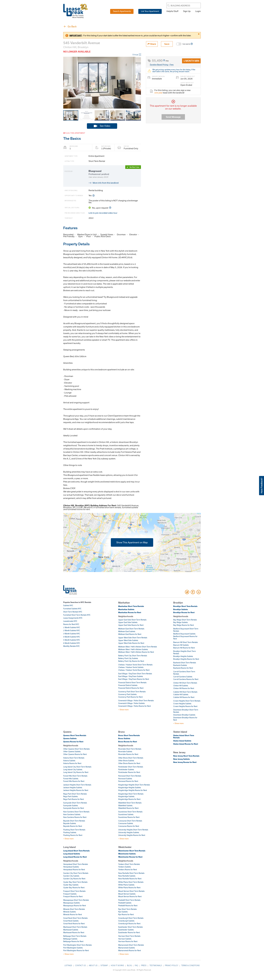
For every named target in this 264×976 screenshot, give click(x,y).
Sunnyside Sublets (70, 805)
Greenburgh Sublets (126, 921)
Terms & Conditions (190, 965)
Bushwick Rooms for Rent (183, 668)
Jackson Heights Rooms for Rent (75, 790)
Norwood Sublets (125, 778)
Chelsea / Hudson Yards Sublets (130, 667)
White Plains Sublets (126, 885)
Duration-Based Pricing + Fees (162, 64)
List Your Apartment (150, 11)
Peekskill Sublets (124, 903)
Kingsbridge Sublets (126, 796)
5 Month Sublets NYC (71, 640)
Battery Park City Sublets (128, 658)
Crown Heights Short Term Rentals (186, 701)
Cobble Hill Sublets (180, 694)
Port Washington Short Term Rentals (77, 945)
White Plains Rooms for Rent (129, 887)
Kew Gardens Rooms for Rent (74, 817)
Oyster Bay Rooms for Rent (73, 887)
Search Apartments (122, 11)
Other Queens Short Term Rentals (76, 749)
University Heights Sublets (128, 832)
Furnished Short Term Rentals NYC (76, 615)
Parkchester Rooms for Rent (129, 772)
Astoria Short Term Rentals (73, 758)
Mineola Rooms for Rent (72, 914)
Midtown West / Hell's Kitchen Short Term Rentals (137, 647)
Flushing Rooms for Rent (72, 835)
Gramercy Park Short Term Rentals (132, 691)
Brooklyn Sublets (180, 609)
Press (143, 965)
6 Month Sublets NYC (71, 643)
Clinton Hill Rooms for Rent (183, 688)
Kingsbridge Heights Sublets (129, 787)
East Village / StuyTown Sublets (130, 676)
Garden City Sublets (71, 876)
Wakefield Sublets (125, 805)
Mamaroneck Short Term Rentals (131, 945)
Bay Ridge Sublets (180, 622)
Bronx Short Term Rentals (129, 735)
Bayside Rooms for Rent (72, 826)
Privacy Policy (171, 965)
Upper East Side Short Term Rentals (132, 620)
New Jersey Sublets (181, 759)
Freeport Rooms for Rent (72, 896)
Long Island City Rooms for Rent (75, 772)
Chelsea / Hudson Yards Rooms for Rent (133, 670)
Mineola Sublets (69, 912)
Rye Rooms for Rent (126, 914)
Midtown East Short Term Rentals (131, 629)
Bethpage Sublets (70, 939)
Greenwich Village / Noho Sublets (131, 703)
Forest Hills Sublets (70, 778)
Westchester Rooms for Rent (130, 857)
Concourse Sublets (125, 823)
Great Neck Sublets (71, 921)
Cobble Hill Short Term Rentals (185, 692)
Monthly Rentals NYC (71, 646)
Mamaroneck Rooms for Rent (129, 950)
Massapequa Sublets (71, 903)
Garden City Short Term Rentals (75, 873)
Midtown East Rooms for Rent (129, 634)
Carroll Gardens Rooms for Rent (185, 679)
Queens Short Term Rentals (74, 735)
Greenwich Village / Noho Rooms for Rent (134, 706)
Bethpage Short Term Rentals (74, 936)
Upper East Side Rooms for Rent (130, 625)
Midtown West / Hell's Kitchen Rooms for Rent (136, 652)
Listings (68, 965)
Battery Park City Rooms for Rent (131, 661)
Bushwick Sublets (180, 665)
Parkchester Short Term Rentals (130, 767)
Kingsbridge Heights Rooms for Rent (132, 790)
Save (166, 43)
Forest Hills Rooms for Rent (73, 781)
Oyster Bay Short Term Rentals (75, 882)
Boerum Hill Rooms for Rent (184, 648)
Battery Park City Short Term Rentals (132, 655)
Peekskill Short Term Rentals (129, 900)
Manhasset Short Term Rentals (75, 927)
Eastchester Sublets (126, 930)
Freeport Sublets (69, 894)
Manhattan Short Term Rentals (131, 606)
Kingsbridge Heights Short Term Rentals (134, 785)
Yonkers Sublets (124, 867)
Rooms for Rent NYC (71, 624)
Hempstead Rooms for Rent (74, 869)
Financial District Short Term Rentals (132, 682)
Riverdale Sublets (125, 751)
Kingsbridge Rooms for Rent (129, 799)
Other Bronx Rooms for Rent (129, 763)
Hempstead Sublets (71, 867)
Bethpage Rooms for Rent (73, 941)
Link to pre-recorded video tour (103, 212)
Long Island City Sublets (72, 769)
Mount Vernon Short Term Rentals (131, 891)
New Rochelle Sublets (126, 876)
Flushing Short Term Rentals (74, 830)
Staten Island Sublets (182, 741)
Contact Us (80, 965)
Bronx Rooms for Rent (127, 741)
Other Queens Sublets (72, 751)
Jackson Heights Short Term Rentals (77, 785)
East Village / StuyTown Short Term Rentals (135, 673)
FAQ (136, 965)
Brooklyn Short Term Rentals (185, 606)
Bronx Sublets (124, 738)
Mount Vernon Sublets (126, 894)
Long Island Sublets (71, 854)
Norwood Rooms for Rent (128, 781)
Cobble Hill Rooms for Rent (183, 697)
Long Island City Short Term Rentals (77, 767)
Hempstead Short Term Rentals (75, 864)
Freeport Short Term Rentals (74, 891)
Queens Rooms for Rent (73, 741)
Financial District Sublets (127, 685)
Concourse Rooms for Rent (128, 826)
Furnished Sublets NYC (72, 608)
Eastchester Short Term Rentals (130, 927)
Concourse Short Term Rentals (130, 821)
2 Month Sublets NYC (71, 630)
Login (198, 11)
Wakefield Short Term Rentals (129, 803)
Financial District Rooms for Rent (130, 688)
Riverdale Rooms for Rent (128, 754)
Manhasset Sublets (70, 930)
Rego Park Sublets (70, 796)
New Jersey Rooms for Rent (184, 762)
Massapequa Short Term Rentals (76, 900)
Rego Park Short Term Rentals (75, 794)
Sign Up (187, 11)
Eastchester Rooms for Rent (129, 932)
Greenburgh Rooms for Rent (129, 923)
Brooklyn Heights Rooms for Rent (186, 659)
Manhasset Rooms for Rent (73, 932)
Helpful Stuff (172, 11)
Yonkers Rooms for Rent (127, 869)
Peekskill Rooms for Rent (127, 905)
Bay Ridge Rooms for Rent (183, 625)
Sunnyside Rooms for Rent (73, 808)
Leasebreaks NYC (70, 621)
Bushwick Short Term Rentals (184, 662)
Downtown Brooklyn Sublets (184, 715)
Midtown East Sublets (126, 631)
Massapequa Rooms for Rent (74, 905)
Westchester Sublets (127, 854)
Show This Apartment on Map (132, 542)
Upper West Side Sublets (128, 640)
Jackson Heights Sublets (72, 787)
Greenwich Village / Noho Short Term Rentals (136, 700)
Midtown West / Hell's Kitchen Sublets (133, 649)
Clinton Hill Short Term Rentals (185, 683)
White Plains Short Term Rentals (130, 882)
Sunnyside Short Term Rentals (75, 803)
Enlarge (135, 54)
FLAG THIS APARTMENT (75, 133)
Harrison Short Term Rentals (129, 936)
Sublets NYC (68, 605)
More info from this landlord (106, 182)
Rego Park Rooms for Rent (73, 799)
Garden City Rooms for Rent (74, 878)
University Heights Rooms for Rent (131, 835)
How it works (117, 965)
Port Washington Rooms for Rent (76, 950)
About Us (93, 965)
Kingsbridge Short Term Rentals (130, 794)
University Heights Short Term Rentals (133, 830)
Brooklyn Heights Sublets (183, 656)
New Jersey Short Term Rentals (186, 756)
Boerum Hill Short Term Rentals (185, 642)
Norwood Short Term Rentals (129, 776)
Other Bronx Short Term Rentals (130, 758)
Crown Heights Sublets (182, 703)
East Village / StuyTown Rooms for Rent (133, 679)
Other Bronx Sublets (126, 760)
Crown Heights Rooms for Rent (185, 706)
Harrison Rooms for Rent (127, 941)
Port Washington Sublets (73, 948)
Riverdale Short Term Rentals (129, 749)
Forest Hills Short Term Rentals (75, 776)
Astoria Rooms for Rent (72, 763)
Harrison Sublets (124, 939)
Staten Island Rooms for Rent (185, 744)
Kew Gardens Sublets (71, 814)
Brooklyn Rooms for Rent (184, 612)
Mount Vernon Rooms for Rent (129, 896)
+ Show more (123, 709)
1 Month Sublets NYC (71, 627)
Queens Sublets (70, 738)
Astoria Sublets (69, 760)
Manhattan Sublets (126, 609)
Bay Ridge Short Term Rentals (185, 620)
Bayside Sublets (69, 823)
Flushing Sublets (69, 832)
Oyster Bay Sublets (70, 885)
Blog (129, 965)
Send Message (173, 116)
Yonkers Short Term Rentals (129, 864)
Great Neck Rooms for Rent (74, 923)
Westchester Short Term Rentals (131, 851)
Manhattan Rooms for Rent (129, 612)
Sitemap (104, 965)
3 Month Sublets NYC (71, 633)
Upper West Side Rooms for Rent (131, 643)
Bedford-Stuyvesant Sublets (184, 634)
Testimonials (155, 965)
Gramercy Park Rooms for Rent (130, 697)
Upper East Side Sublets (127, 622)
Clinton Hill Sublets (180, 685)
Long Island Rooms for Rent (75, 857)
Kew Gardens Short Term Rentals (76, 812)
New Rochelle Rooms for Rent (129, 878)
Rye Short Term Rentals (127, 909)
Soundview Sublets (125, 814)
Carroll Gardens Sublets (182, 676)
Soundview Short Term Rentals (130, 812)
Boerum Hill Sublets (181, 645)
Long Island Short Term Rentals (76, 851)
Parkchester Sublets (126, 769)
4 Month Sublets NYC (71, 637)
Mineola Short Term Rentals (74, 909)
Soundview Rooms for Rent (128, 817)
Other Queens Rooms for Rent (75, 754)
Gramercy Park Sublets (127, 694)
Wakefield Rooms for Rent (128, 808)
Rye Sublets (123, 912)
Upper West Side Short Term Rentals (132, 637)
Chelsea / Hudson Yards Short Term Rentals (135, 665)
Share (153, 43)
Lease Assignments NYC (72, 618)
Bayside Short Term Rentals (74, 821)
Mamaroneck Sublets (126, 948)
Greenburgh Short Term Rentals (130, 918)
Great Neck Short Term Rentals (75, 918)
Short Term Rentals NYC (72, 612)
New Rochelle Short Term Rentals (131, 873)
